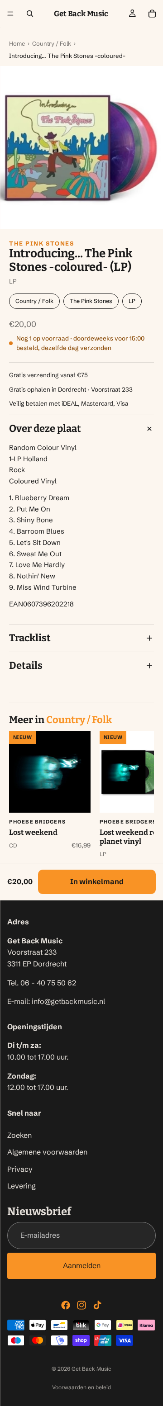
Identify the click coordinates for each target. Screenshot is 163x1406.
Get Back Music (91, 1368)
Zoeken (19, 1135)
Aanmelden (82, 1265)
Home (17, 43)
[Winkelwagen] (152, 14)
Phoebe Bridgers (37, 822)
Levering (21, 1186)
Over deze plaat (45, 428)
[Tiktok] (97, 1305)
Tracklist (30, 638)
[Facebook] (65, 1305)
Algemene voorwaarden (47, 1152)
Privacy (20, 1169)
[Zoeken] (30, 14)
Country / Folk (51, 43)
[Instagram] (81, 1305)
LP (132, 301)
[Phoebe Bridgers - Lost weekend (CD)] (50, 772)
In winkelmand (97, 881)
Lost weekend (33, 832)
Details (26, 665)
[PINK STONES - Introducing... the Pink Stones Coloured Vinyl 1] (81, 147)
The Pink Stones (41, 243)
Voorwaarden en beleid (81, 1387)
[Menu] (10, 13)
